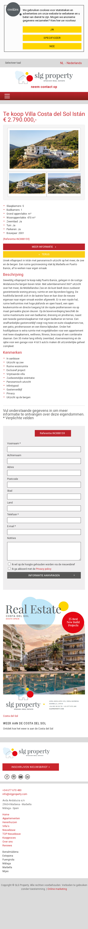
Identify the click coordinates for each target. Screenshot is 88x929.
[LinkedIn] (27, 776)
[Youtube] (20, 776)
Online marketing (57, 889)
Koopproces (9, 837)
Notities (11, 538)
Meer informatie (42, 246)
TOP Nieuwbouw (11, 834)
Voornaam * (14, 443)
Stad (9, 490)
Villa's (5, 826)
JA (52, 29)
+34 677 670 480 (11, 790)
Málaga (6, 863)
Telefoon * (13, 514)
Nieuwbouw (8, 830)
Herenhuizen (9, 822)
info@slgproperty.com (14, 794)
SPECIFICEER (52, 37)
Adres (10, 467)
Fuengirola (8, 859)
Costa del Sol (10, 716)
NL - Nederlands (71, 63)
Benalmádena (10, 851)
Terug (46, 254)
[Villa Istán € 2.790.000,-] (27, 184)
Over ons (7, 841)
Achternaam (14, 455)
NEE (52, 46)
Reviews (7, 845)
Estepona (7, 855)
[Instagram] (13, 776)
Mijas (5, 871)
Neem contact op (44, 87)
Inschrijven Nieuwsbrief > (30, 767)
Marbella (7, 867)
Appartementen (11, 818)
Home (5, 814)
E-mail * (11, 526)
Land (10, 502)
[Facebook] (6, 776)
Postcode (12, 479)
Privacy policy (43, 569)
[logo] (44, 77)
